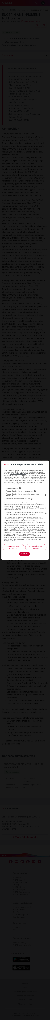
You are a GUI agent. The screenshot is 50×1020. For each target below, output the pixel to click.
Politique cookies (9, 541)
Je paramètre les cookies (36, 547)
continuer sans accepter (13, 547)
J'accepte (24, 554)
